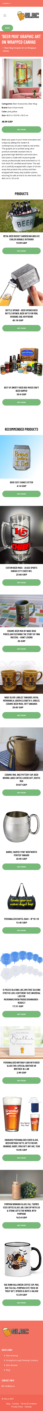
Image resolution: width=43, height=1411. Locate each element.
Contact (15, 1403)
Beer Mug (32, 103)
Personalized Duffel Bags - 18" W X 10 (21, 918)
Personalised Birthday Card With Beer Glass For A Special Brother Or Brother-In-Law (21, 1065)
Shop (7, 28)
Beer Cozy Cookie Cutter (21, 482)
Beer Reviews (12, 1365)
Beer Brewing (12, 1355)
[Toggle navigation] (5, 15)
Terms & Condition (29, 1403)
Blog (8, 1370)
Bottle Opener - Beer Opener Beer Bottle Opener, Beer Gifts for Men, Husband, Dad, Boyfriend (21, 313)
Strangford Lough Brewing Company (22, 1360)
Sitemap (28, 1406)
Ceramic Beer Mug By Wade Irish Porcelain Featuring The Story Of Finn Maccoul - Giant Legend (21, 634)
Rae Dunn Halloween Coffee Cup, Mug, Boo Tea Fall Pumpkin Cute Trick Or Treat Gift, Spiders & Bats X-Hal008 (21, 1287)
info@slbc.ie (7, 3)
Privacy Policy (17, 1406)
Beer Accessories (20, 103)
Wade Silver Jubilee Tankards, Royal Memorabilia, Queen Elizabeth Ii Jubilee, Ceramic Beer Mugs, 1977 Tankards (21, 700)
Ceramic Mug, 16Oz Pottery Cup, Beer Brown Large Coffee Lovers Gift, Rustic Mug (21, 777)
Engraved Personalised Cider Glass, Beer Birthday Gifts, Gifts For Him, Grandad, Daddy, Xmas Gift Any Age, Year (21, 1143)
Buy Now (21, 129)
